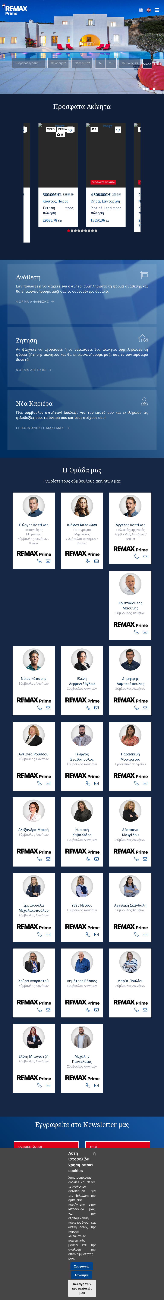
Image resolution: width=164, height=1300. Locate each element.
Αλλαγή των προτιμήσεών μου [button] (82, 1288)
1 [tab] (143, 89)
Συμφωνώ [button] (81, 1266)
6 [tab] (85, 230)
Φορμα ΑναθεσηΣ (33, 301)
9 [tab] (96, 230)
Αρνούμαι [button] (82, 1275)
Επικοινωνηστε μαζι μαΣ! (41, 428)
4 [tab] (154, 89)
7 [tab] (89, 230)
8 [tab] (92, 230)
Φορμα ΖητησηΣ (32, 370)
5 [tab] (82, 230)
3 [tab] (150, 89)
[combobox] (27, 63)
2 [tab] (147, 89)
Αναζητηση (147, 64)
